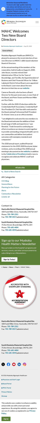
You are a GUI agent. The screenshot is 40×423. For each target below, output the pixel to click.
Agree (5, 419)
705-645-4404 (12, 227)
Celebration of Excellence (16, 154)
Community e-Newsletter (11, 194)
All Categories (8, 177)
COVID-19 (5, 197)
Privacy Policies (6, 392)
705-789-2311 (12, 214)
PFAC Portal (7, 388)
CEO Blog (5, 181)
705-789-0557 (10, 217)
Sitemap (4, 396)
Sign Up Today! (9, 259)
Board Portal (7, 384)
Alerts (3, 190)
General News (7, 50)
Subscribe (21, 167)
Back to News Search (12, 171)
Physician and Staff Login (11, 379)
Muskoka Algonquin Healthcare (12, 46)
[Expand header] (37, 22)
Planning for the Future (10, 187)
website (26, 88)
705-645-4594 (10, 230)
